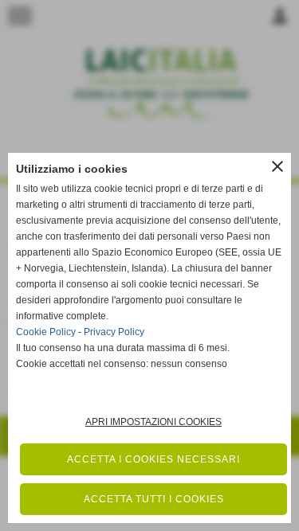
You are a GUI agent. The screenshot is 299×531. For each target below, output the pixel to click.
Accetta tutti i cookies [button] (154, 499)
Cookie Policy (46, 332)
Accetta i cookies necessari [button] (153, 459)
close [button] (277, 166)
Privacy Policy (114, 332)
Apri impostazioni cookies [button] (153, 422)
